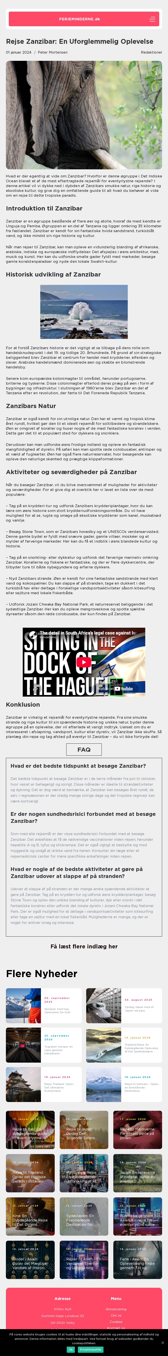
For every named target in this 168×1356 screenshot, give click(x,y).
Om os (116, 1315)
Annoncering (116, 1309)
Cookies (116, 1322)
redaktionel (151, 52)
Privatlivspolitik (90, 1349)
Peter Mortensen (53, 52)
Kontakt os (116, 1328)
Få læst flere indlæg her (84, 946)
